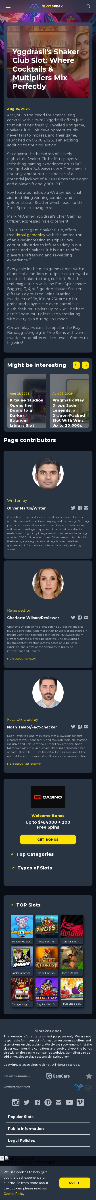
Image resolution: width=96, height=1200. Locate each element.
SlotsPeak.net (48, 1031)
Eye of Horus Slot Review (47, 973)
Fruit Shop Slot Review (72, 1003)
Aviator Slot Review (72, 941)
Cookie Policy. (14, 1194)
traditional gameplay (26, 235)
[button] (76, 365)
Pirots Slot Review (47, 941)
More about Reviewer (21, 658)
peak (52, 6)
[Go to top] (87, 1191)
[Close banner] (2, 1158)
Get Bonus (48, 840)
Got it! (75, 1183)
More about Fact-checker (24, 763)
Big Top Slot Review (47, 1004)
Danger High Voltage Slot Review (22, 1004)
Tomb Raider (70, 973)
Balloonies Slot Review (22, 941)
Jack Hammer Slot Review (22, 973)
